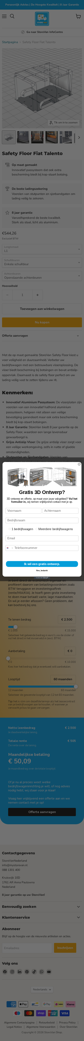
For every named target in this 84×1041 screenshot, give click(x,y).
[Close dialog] (79, 464)
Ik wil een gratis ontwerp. (42, 563)
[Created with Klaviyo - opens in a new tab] (42, 577)
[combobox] (9, 548)
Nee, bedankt (42, 571)
